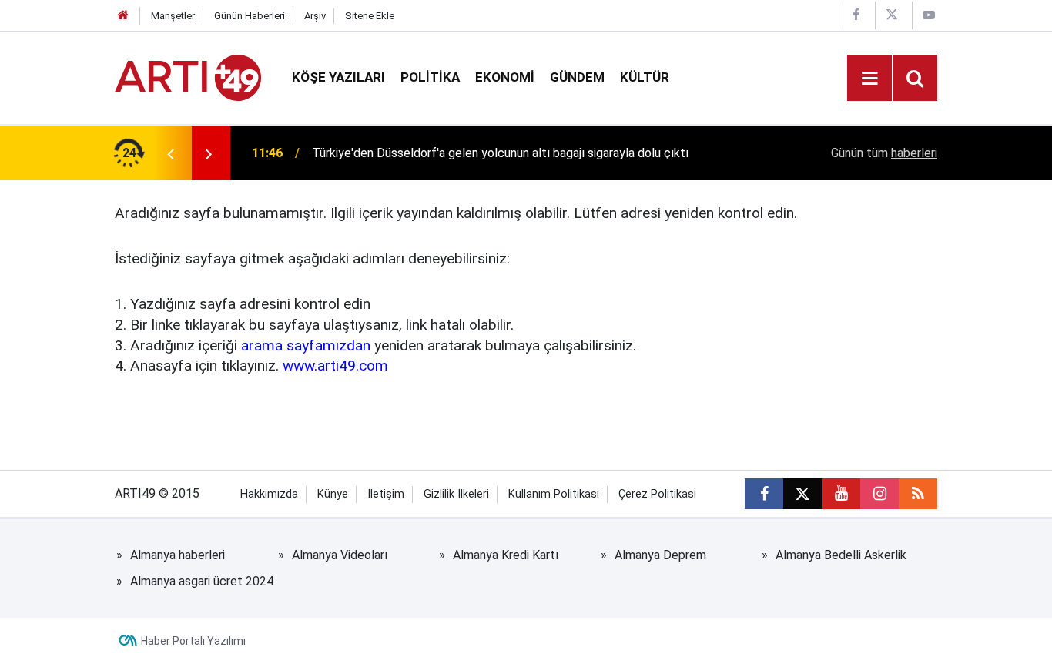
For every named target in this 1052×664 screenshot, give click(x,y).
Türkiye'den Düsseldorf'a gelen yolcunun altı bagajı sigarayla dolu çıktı (500, 153)
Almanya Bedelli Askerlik (841, 555)
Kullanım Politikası (553, 494)
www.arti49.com (335, 365)
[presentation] (170, 153)
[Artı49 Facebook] (855, 15)
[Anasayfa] (123, 16)
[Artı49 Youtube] (928, 15)
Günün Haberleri (249, 16)
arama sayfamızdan (305, 345)
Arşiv (315, 16)
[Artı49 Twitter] (891, 15)
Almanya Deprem (660, 555)
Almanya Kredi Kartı (505, 555)
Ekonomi (504, 77)
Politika (430, 77)
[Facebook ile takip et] (764, 493)
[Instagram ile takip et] (879, 493)
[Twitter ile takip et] (802, 493)
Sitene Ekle (369, 16)
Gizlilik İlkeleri (456, 494)
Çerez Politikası (657, 494)
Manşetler (173, 16)
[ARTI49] (188, 76)
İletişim (385, 494)
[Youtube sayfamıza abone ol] (841, 493)
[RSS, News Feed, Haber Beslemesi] (918, 493)
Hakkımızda (269, 494)
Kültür (644, 77)
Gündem (577, 77)
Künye (332, 494)
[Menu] (869, 78)
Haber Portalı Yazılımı (193, 641)
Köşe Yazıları (338, 77)
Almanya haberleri (177, 555)
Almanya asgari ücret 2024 (201, 581)
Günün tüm (884, 153)
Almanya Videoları (339, 555)
